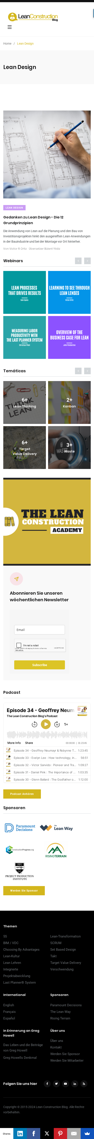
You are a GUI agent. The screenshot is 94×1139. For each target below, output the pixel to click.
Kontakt (56, 1047)
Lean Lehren (12, 963)
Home (7, 43)
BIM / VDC (11, 943)
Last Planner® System (19, 983)
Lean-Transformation (65, 936)
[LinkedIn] (20, 1133)
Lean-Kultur (11, 956)
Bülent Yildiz (52, 249)
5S (5, 936)
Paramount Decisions (66, 1005)
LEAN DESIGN (14, 207)
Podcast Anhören (22, 794)
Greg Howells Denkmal (20, 1058)
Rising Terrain (60, 1018)
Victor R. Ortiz (18, 249)
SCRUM (55, 943)
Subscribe (39, 665)
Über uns (56, 1041)
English (8, 1005)
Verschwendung (61, 969)
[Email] (73, 1133)
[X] (47, 1133)
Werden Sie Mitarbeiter (67, 1061)
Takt (53, 956)
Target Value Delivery (65, 963)
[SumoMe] (87, 1133)
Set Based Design (63, 950)
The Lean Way (60, 1012)
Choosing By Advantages (21, 950)
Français (9, 1012)
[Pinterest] (60, 1133)
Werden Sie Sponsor (24, 890)
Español (9, 1018)
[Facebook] (33, 1133)
